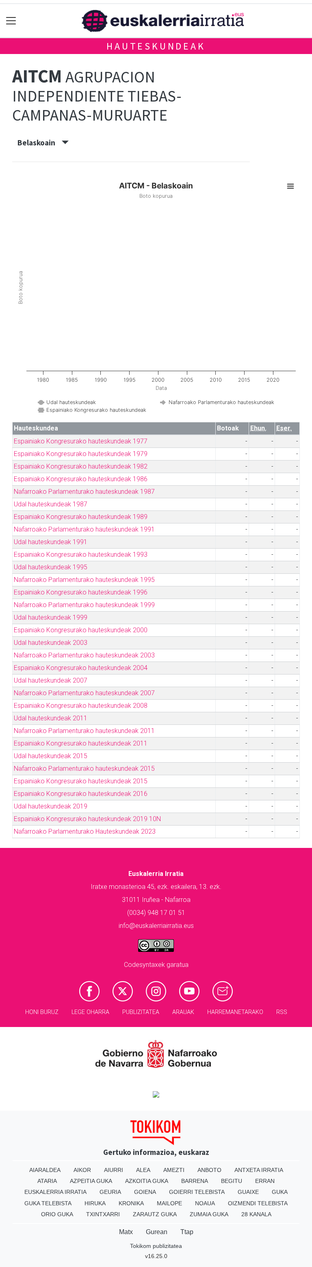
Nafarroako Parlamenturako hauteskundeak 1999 (84, 605)
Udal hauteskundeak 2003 (50, 642)
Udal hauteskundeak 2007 (50, 680)
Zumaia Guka (209, 1214)
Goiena (145, 1192)
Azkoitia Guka (146, 1181)
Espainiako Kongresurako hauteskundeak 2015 (80, 781)
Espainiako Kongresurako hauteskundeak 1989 (80, 517)
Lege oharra (90, 1012)
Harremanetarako (235, 1012)
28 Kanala (256, 1214)
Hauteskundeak (155, 46)
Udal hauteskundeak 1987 (50, 504)
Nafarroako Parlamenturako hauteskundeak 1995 (84, 580)
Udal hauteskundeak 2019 (50, 806)
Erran (265, 1181)
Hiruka (95, 1203)
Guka (280, 1192)
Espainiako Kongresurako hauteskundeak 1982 (80, 466)
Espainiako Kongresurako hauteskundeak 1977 (80, 441)
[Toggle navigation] (11, 21)
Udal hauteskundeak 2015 (50, 756)
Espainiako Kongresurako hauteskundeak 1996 (80, 592)
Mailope (169, 1203)
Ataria (47, 1181)
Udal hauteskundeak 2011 (50, 718)
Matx (126, 1231)
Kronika (131, 1203)
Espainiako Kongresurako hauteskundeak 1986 (80, 479)
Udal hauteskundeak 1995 (50, 567)
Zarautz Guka (155, 1214)
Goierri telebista (197, 1192)
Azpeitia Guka (91, 1181)
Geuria (110, 1192)
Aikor (82, 1170)
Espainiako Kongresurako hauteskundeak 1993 (80, 554)
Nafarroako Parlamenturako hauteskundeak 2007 (84, 693)
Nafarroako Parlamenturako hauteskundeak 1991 (84, 529)
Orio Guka (57, 1214)
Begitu (231, 1181)
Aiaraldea (45, 1170)
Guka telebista (48, 1203)
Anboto (209, 1170)
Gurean (156, 1231)
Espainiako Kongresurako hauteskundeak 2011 (80, 743)
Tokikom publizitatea (156, 1246)
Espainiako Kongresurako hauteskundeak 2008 (80, 705)
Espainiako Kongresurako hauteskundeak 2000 (80, 630)
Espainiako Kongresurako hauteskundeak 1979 (80, 454)
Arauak (183, 1012)
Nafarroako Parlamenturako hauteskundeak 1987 (84, 491)
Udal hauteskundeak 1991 (50, 542)
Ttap (186, 1231)
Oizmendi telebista (258, 1203)
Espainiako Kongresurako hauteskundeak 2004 (80, 668)
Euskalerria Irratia (55, 1192)
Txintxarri (103, 1214)
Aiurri (113, 1170)
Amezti (173, 1170)
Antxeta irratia (258, 1170)
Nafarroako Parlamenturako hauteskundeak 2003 (84, 655)
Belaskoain (39, 142)
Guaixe (248, 1192)
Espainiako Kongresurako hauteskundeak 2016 (80, 794)
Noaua (205, 1203)
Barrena (194, 1181)
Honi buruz (41, 1012)
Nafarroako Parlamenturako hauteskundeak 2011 (84, 731)
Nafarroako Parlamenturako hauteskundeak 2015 (84, 768)
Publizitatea (140, 1012)
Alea (143, 1170)
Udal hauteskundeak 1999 (50, 617)
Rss (281, 1012)
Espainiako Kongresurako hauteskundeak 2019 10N (87, 819)
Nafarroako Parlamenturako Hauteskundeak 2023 (85, 831)
